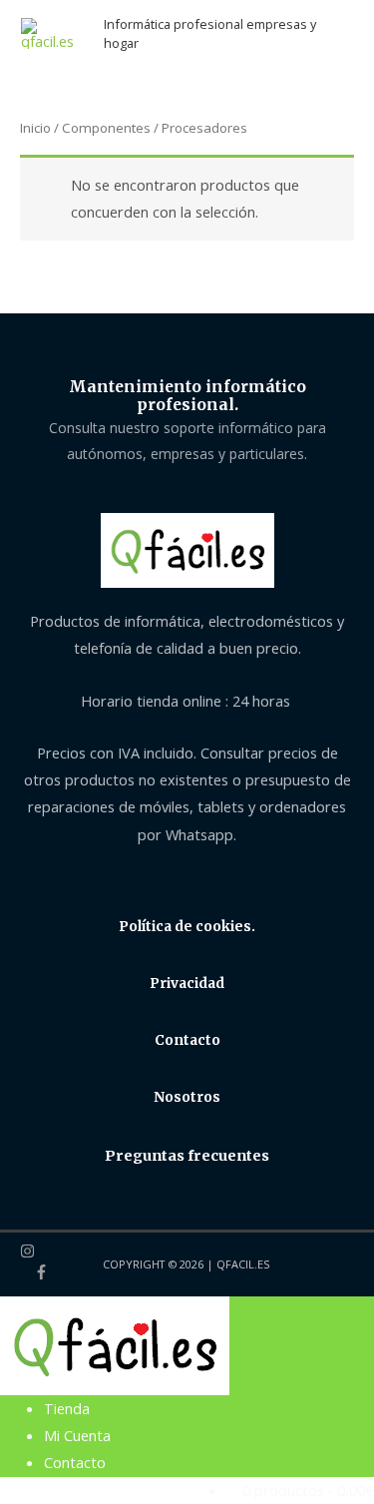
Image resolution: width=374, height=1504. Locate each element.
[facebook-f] (41, 1274)
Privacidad (187, 983)
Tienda (67, 1408)
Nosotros (187, 1097)
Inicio (35, 128)
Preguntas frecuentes (187, 1156)
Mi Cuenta (77, 1435)
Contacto (187, 1040)
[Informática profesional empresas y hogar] (114, 1344)
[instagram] (41, 1254)
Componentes (106, 128)
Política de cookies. (187, 926)
